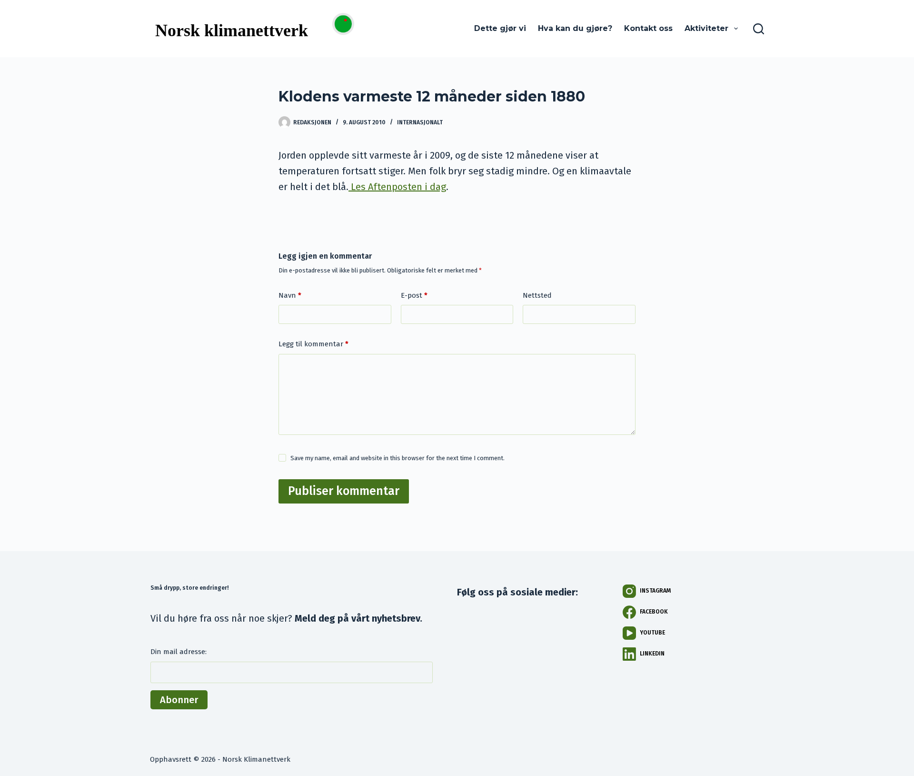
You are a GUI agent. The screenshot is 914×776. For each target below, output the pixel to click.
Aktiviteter (706, 28)
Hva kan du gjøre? (575, 28)
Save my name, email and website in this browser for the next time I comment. (397, 458)
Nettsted (537, 295)
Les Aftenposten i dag (397, 186)
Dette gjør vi (500, 28)
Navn (289, 295)
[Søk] (758, 28)
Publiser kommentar (343, 491)
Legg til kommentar (313, 344)
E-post (414, 295)
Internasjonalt (420, 122)
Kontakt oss (648, 28)
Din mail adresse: (178, 651)
